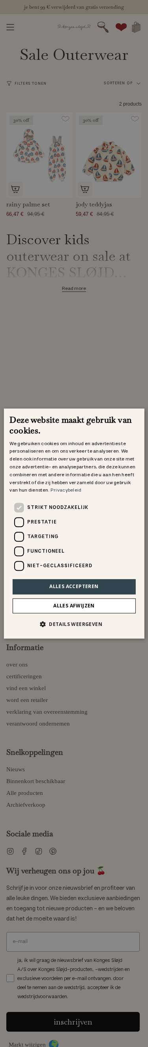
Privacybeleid (66, 490)
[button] (74, 624)
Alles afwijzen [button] (74, 605)
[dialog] (74, 523)
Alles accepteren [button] (73, 586)
